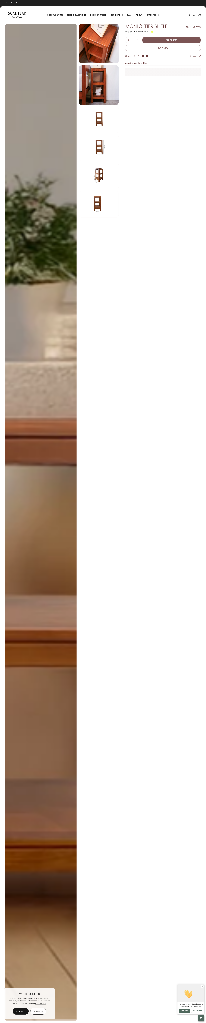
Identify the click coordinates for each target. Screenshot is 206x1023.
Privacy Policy (40, 1003)
